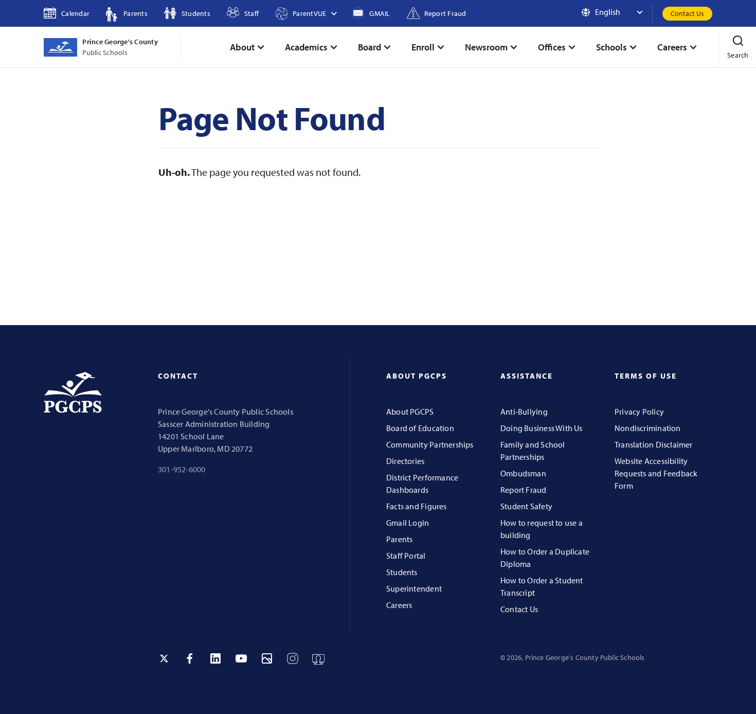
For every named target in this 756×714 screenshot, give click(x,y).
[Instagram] (292, 658)
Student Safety (526, 506)
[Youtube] (241, 658)
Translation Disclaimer (654, 444)
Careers (399, 605)
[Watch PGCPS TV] (318, 658)
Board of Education (420, 428)
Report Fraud (523, 490)
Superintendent (414, 588)
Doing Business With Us (541, 428)
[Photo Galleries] (267, 658)
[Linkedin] (215, 658)
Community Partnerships (430, 444)
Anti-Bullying (524, 411)
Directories (405, 461)
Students (402, 572)
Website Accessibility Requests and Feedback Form (656, 473)
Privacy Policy (639, 411)
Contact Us (687, 13)
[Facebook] (190, 658)
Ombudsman (523, 473)
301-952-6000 (182, 469)
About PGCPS (410, 411)
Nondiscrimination (648, 428)
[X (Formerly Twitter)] (164, 658)
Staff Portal (406, 555)
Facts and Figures (416, 506)
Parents (399, 539)
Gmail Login (407, 522)
